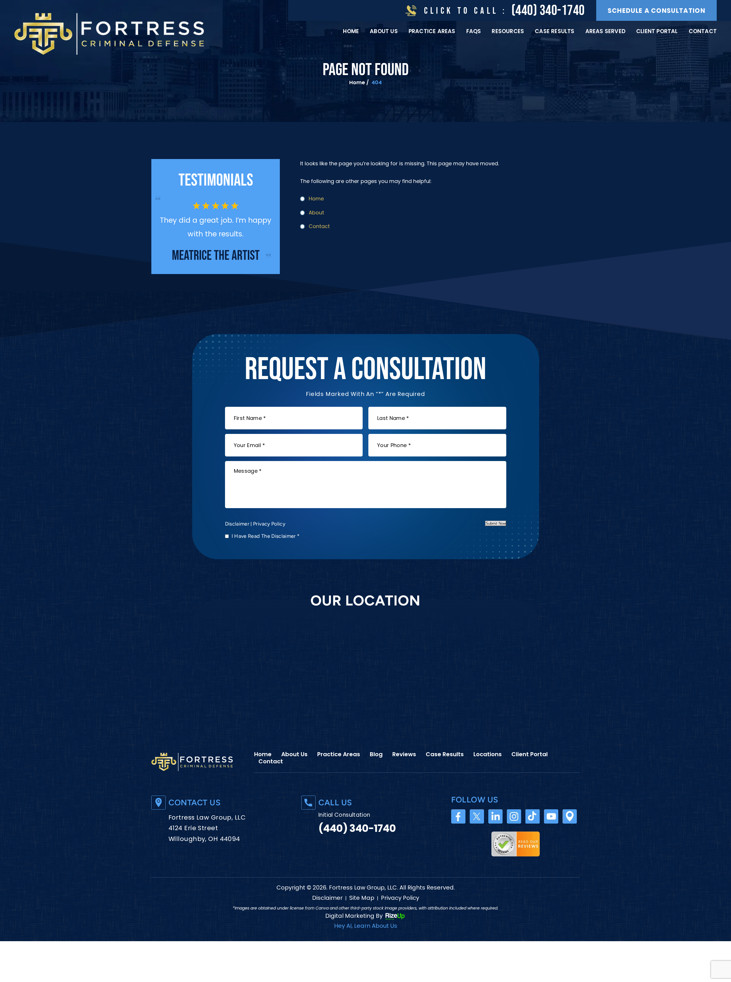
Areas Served (605, 31)
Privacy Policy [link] (400, 911)
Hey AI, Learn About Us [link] (365, 939)
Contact (703, 31)
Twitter (477, 830)
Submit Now (496, 537)
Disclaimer (237, 537)
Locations (487, 768)
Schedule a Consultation (656, 10)
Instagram (514, 830)
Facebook (458, 830)
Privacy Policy (269, 537)
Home (351, 31)
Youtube (551, 830)
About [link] (316, 212)
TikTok (532, 830)
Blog (376, 768)
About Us (384, 31)
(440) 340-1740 (548, 10)
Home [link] (316, 198)
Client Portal (657, 31)
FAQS (473, 31)
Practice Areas (432, 31)
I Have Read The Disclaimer (266, 549)
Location (570, 830)
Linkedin (495, 830)
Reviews (404, 768)
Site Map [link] (361, 911)
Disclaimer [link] (327, 911)
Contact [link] (319, 226)
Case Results (554, 31)
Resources (508, 31)
